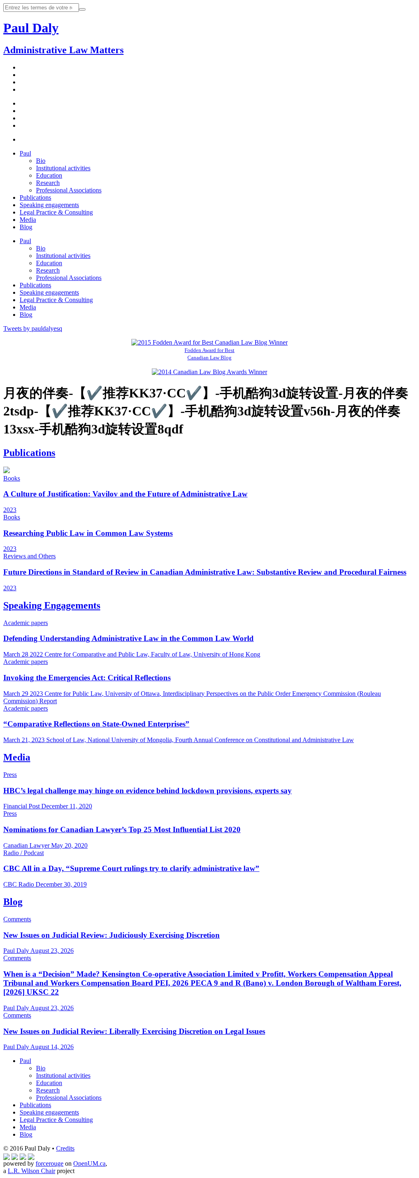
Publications (35, 197)
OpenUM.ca (89, 1163)
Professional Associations (68, 190)
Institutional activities (63, 168)
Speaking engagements (49, 204)
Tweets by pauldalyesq (32, 328)
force (49, 1163)
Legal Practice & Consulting (56, 212)
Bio (40, 160)
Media (28, 219)
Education (49, 175)
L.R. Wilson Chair (31, 1170)
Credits (65, 1148)
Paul (25, 153)
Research (48, 182)
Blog (26, 226)
